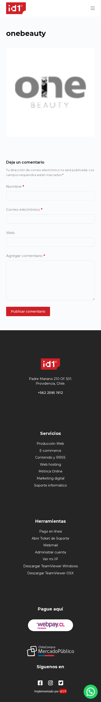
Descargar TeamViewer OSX (50, 573)
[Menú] (93, 8)
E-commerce (50, 451)
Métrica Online (50, 471)
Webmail (50, 545)
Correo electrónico (24, 209)
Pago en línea (50, 531)
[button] (91, 692)
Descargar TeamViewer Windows (50, 566)
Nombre (15, 186)
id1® (63, 691)
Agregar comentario (25, 255)
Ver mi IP (50, 559)
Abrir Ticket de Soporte (50, 538)
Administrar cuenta (50, 552)
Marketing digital (50, 478)
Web (10, 232)
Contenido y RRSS (50, 457)
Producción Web (50, 443)
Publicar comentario (28, 311)
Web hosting (50, 464)
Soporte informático (50, 485)
